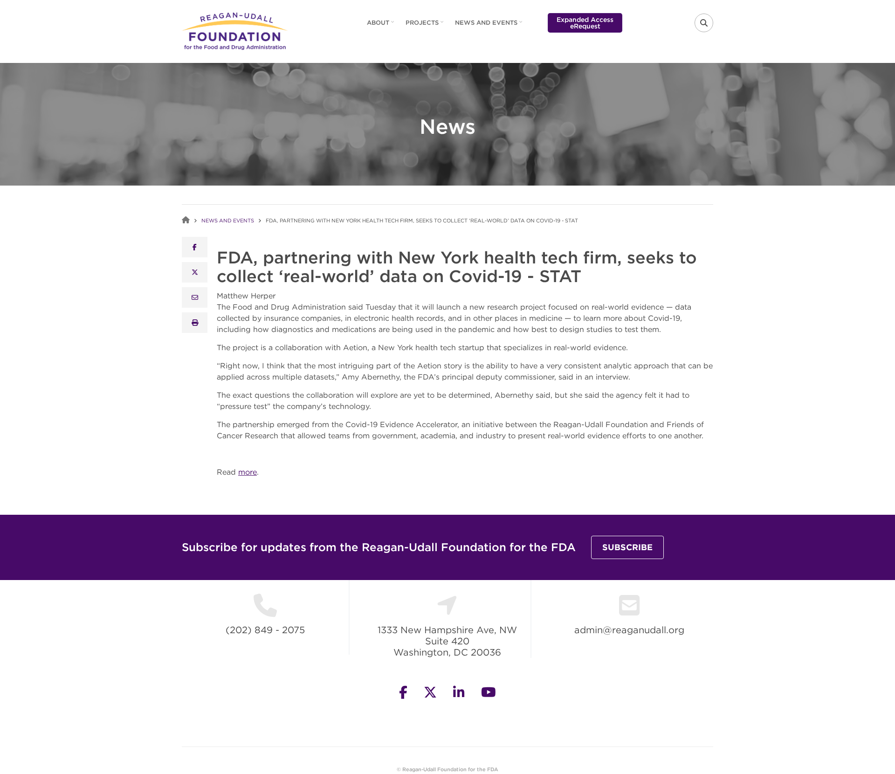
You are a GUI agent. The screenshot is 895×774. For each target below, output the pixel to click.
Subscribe (627, 547)
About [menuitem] (381, 26)
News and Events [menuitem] (489, 26)
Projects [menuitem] (426, 26)
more (247, 472)
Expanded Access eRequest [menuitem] (585, 22)
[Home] (235, 30)
